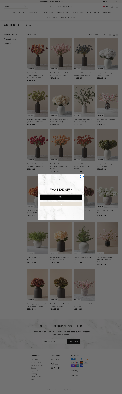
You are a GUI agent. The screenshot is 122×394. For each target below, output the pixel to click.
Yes (61, 197)
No (61, 204)
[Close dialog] (81, 176)
